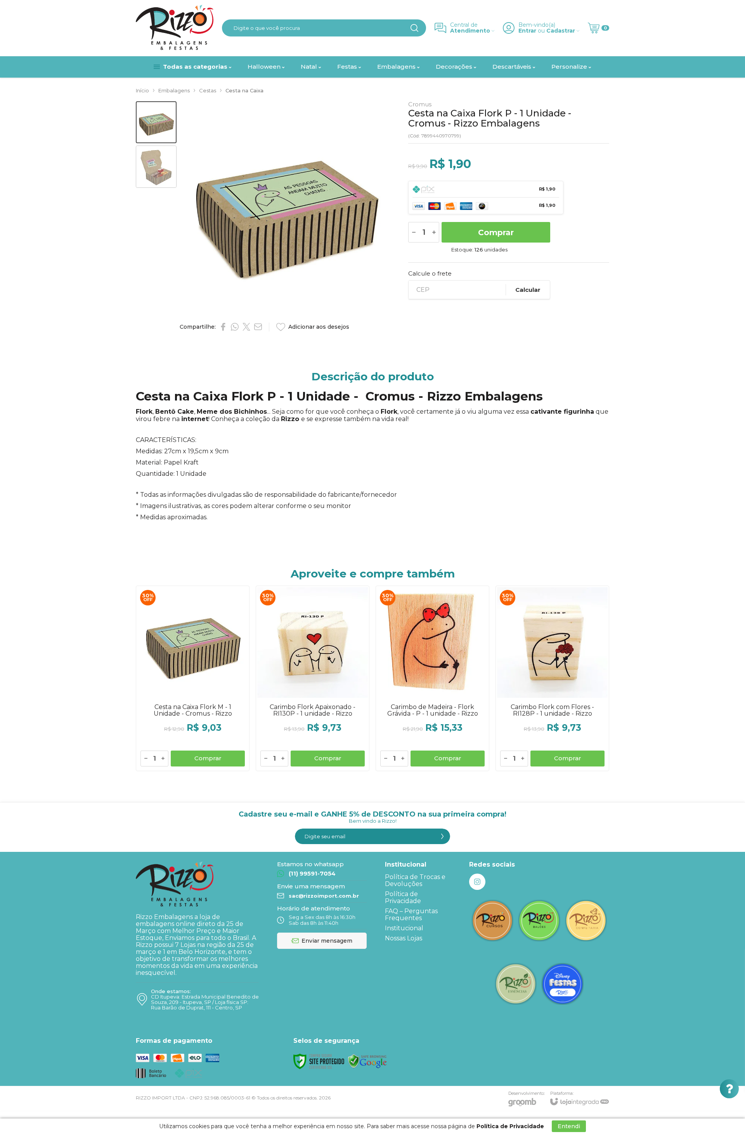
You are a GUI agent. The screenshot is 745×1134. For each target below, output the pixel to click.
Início (142, 90)
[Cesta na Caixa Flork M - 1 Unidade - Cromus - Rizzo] (192, 678)
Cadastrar (560, 31)
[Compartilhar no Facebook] (223, 327)
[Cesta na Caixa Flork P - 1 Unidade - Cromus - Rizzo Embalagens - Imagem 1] (156, 122)
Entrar (527, 31)
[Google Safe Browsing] (367, 1061)
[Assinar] (442, 836)
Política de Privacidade (403, 897)
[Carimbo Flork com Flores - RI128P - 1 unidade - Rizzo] (552, 678)
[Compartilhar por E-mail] (258, 327)
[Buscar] (414, 27)
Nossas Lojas (403, 938)
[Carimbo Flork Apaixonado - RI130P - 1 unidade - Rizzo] (312, 678)
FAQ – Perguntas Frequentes (411, 914)
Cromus (419, 104)
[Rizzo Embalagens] (174, 28)
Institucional (404, 928)
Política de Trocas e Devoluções (415, 880)
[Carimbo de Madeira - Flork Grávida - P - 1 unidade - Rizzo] (432, 678)
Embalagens (174, 90)
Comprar (496, 232)
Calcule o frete (430, 273)
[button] (156, 122)
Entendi (569, 1126)
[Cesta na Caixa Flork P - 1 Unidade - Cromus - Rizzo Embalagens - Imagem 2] (156, 166)
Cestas (207, 90)
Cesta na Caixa (244, 90)
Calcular (528, 289)
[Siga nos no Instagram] (477, 882)
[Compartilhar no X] (246, 327)
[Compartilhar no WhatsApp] (235, 327)
